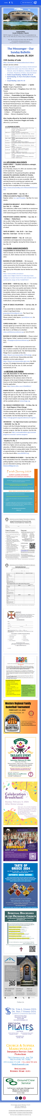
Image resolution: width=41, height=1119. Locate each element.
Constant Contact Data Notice (24, 1112)
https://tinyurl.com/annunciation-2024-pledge (17, 355)
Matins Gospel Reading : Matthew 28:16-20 (20, 75)
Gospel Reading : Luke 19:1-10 (16, 81)
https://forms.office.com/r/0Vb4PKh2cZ (19, 386)
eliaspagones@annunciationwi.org (18, 340)
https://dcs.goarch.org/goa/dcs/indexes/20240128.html (20, 67)
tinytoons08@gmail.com (10, 466)
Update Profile (12, 1112)
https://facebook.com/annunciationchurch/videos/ (18, 62)
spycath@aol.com (26, 317)
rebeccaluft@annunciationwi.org (13, 332)
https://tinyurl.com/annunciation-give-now (16, 361)
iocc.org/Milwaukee (19, 198)
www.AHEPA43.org (23, 453)
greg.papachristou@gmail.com (12, 313)
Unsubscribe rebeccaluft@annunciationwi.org (20, 1110)
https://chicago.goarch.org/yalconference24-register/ (19, 418)
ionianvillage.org (25, 401)
